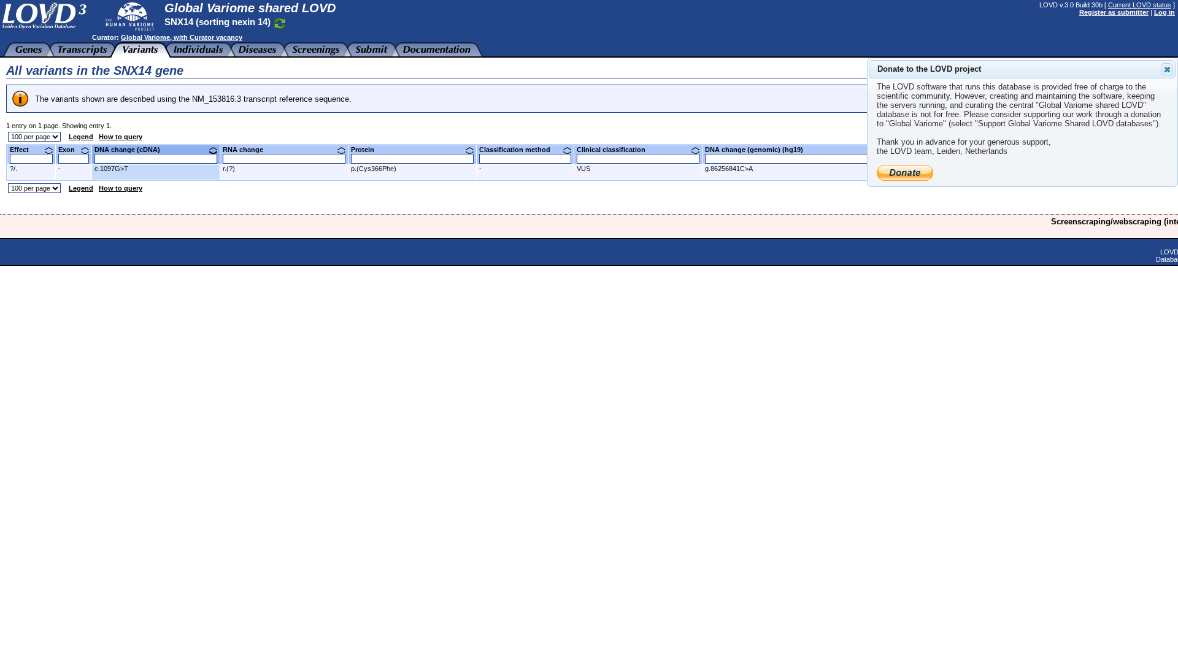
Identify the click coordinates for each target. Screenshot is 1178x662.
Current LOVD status (1139, 5)
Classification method (519, 149)
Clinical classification (616, 149)
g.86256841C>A (729, 168)
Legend (81, 136)
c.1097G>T (111, 168)
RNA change (247, 149)
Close (1167, 69)
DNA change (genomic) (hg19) (758, 149)
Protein (367, 149)
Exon (71, 149)
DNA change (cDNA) (131, 149)
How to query (120, 136)
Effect (24, 149)
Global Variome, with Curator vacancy (181, 37)
